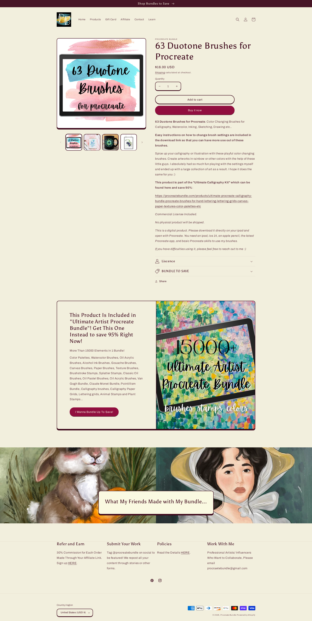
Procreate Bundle (228, 615)
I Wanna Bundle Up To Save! (94, 412)
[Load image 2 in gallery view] (92, 142)
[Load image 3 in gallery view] (110, 142)
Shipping (160, 72)
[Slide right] (142, 142)
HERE (72, 563)
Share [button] (163, 281)
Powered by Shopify (246, 615)
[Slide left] (61, 142)
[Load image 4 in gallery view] (128, 142)
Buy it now (195, 110)
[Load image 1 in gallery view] (74, 142)
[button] (238, 20)
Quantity (159, 79)
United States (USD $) (73, 612)
